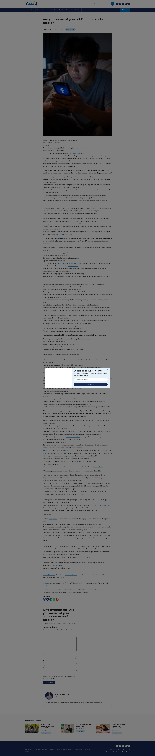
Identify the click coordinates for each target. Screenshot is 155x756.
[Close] (107, 370)
